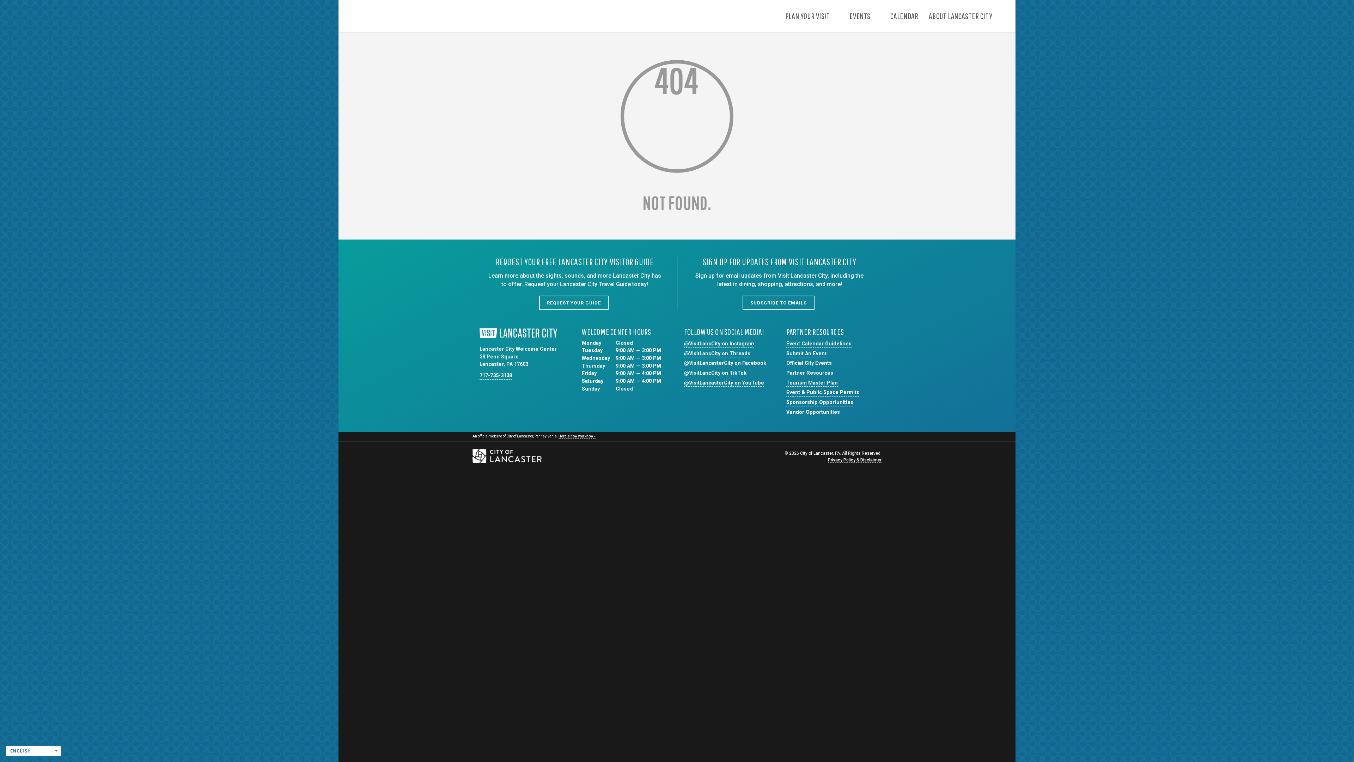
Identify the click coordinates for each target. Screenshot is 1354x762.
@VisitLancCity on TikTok (715, 373)
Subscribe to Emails (778, 303)
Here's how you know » (577, 436)
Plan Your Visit (808, 16)
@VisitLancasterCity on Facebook (725, 363)
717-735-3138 (496, 376)
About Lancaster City (961, 16)
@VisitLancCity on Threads (717, 354)
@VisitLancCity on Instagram (719, 344)
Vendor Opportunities (813, 412)
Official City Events (809, 363)
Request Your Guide (574, 303)
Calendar (904, 16)
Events (860, 16)
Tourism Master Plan (812, 383)
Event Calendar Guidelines (819, 344)
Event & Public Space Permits (822, 392)
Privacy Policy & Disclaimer (855, 460)
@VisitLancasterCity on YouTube (724, 383)
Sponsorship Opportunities (819, 402)
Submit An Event (806, 354)
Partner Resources (809, 373)
